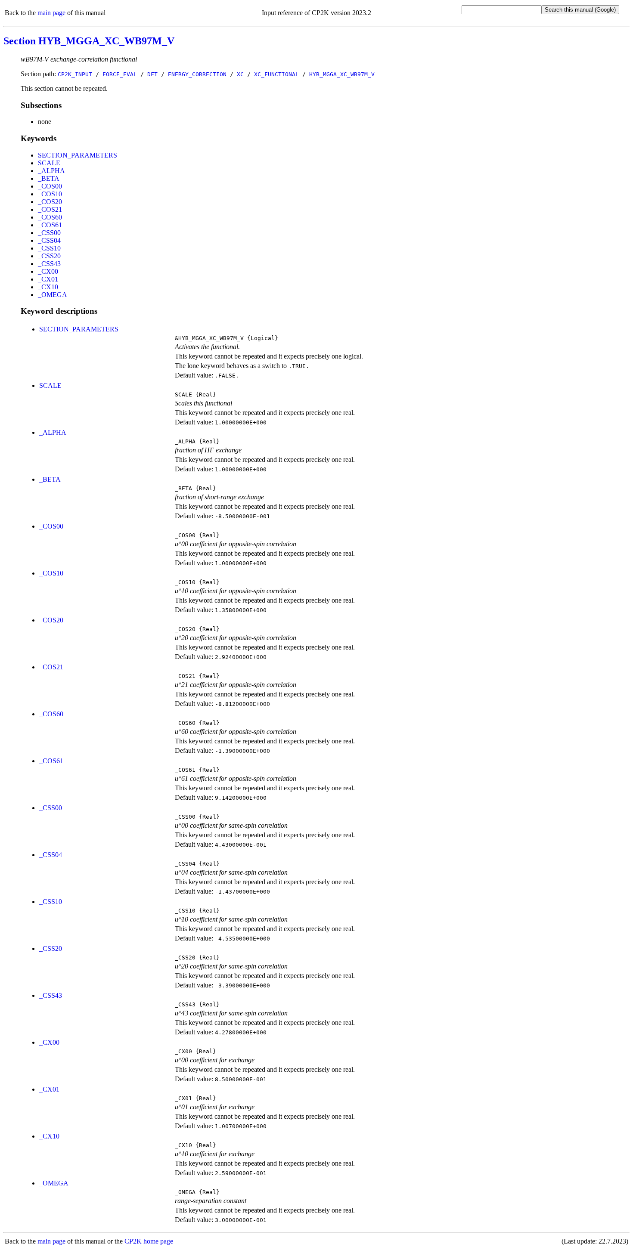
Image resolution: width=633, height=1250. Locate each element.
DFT (152, 74)
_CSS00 (49, 232)
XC (240, 74)
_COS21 (50, 209)
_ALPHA (51, 170)
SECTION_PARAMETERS (77, 155)
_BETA (48, 178)
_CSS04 (49, 240)
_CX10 (48, 287)
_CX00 (48, 271)
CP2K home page (148, 1241)
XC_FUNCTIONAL (276, 74)
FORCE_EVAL (119, 74)
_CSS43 (49, 263)
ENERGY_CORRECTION (197, 74)
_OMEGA (52, 294)
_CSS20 (49, 256)
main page (51, 12)
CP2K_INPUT (75, 74)
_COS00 (50, 186)
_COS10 (50, 194)
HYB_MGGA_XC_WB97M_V (342, 74)
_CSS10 (49, 248)
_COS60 (50, 217)
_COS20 (50, 201)
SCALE (49, 163)
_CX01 (48, 279)
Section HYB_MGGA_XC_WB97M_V (88, 40)
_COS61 (50, 225)
